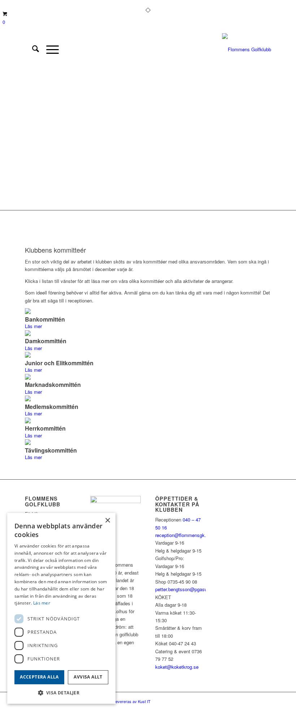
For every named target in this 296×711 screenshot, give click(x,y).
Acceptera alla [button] (39, 677)
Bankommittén (45, 319)
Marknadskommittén (53, 384)
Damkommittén (45, 341)
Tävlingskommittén (51, 450)
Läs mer (33, 326)
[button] (61, 693)
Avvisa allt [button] (88, 677)
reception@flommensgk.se (183, 535)
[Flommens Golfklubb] (246, 49)
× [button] (107, 520)
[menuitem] (32, 49)
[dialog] (61, 608)
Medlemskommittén (51, 406)
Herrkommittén (45, 428)
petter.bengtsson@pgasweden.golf (191, 589)
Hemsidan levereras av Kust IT (123, 701)
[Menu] (49, 49)
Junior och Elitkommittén (59, 363)
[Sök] (32, 49)
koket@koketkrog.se (177, 666)
